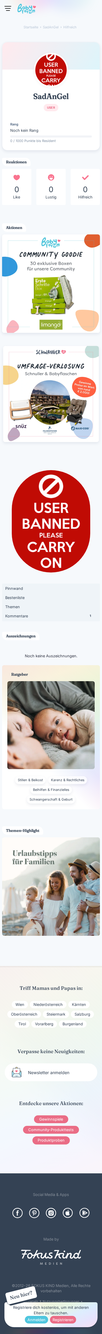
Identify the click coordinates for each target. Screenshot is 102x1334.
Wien (19, 1004)
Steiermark (56, 1014)
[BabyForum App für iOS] (68, 1213)
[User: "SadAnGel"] (51, 70)
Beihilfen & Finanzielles (51, 790)
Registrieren (63, 1319)
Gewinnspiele (51, 1119)
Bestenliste (15, 597)
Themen (12, 607)
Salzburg (82, 1014)
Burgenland (73, 1024)
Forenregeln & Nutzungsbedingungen (49, 1302)
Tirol (22, 1024)
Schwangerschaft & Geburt (51, 799)
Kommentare (48, 616)
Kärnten (79, 1004)
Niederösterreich (48, 1004)
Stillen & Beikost (30, 780)
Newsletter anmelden (48, 1072)
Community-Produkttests (51, 1129)
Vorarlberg (44, 1024)
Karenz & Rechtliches (67, 780)
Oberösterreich (24, 1014)
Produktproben (51, 1140)
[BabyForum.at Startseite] (26, 9)
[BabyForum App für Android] (84, 1213)
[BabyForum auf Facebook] (17, 1213)
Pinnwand (14, 588)
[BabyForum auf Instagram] (51, 1213)
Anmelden (36, 1319)
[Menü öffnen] (8, 8)
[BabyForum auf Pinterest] (34, 1213)
